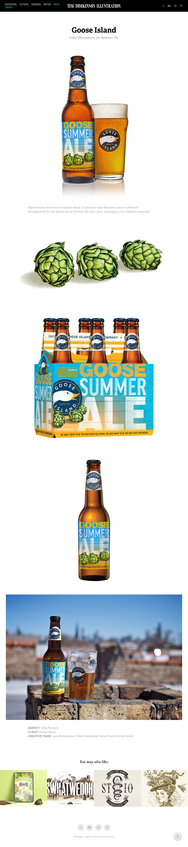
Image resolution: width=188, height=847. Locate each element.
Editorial (24, 4)
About (56, 4)
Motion (47, 4)
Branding (36, 4)
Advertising (11, 4)
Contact (9, 7)
